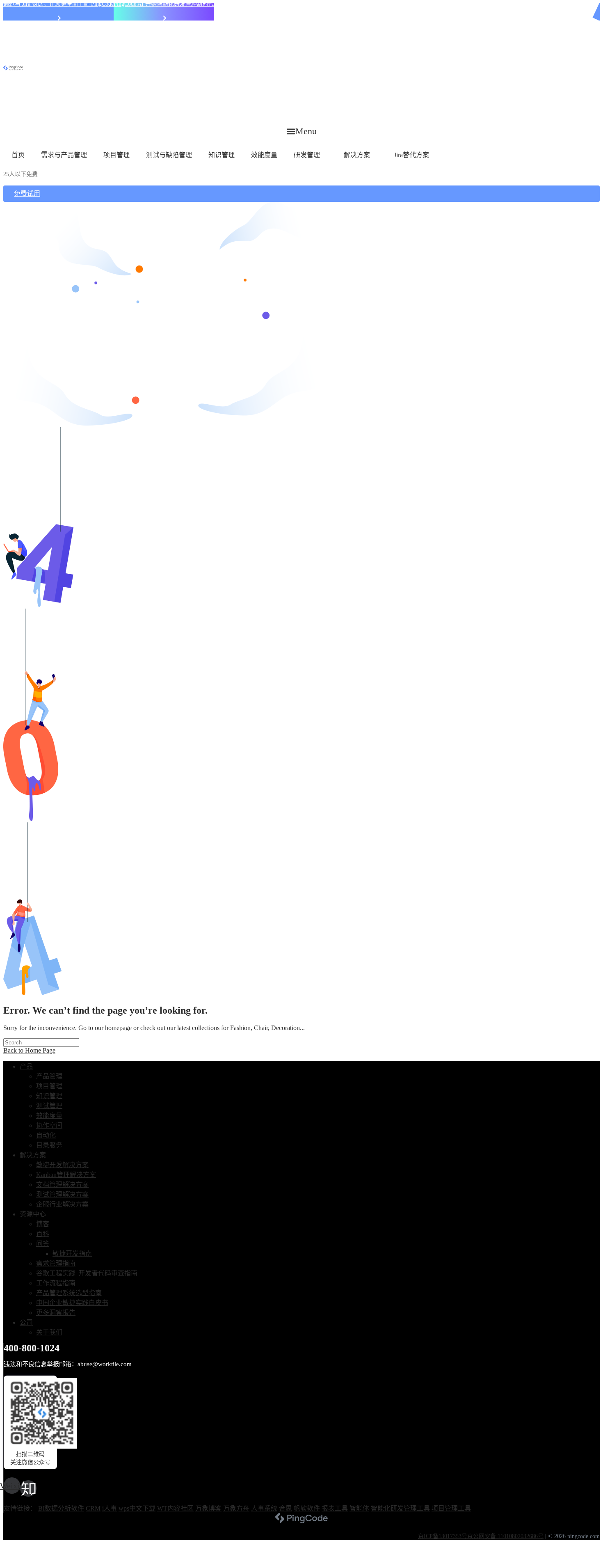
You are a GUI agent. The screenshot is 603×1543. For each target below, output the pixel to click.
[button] (301, 131)
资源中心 (33, 1214)
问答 (42, 1243)
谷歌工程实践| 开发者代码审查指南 (86, 1273)
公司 (26, 1322)
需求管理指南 (55, 1263)
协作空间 (49, 1125)
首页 (18, 154)
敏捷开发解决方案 (62, 1164)
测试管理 (49, 1105)
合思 (285, 1508)
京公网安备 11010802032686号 (505, 1536)
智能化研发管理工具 (400, 1508)
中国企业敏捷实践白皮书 (72, 1302)
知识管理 (221, 154)
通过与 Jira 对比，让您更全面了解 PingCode (58, 4)
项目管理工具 (451, 1508)
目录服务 (49, 1145)
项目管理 (116, 154)
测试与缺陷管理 (169, 154)
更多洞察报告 (55, 1312)
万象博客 (208, 1508)
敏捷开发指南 (72, 1253)
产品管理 (49, 1076)
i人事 (109, 1508)
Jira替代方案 (411, 154)
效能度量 (264, 154)
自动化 (46, 1135)
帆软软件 (307, 1508)
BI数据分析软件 (61, 1508)
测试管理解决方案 (62, 1194)
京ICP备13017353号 (442, 1536)
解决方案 (357, 154)
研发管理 (307, 154)
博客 (42, 1223)
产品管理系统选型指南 (69, 1292)
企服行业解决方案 (62, 1204)
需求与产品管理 (64, 154)
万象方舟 (236, 1508)
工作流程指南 (55, 1283)
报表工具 (335, 1508)
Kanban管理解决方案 (66, 1174)
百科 (42, 1233)
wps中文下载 (137, 1508)
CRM (93, 1508)
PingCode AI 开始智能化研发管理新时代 (164, 4)
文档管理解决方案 (62, 1184)
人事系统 (264, 1508)
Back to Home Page (29, 1050)
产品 (26, 1066)
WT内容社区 (175, 1508)
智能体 (359, 1508)
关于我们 (49, 1332)
